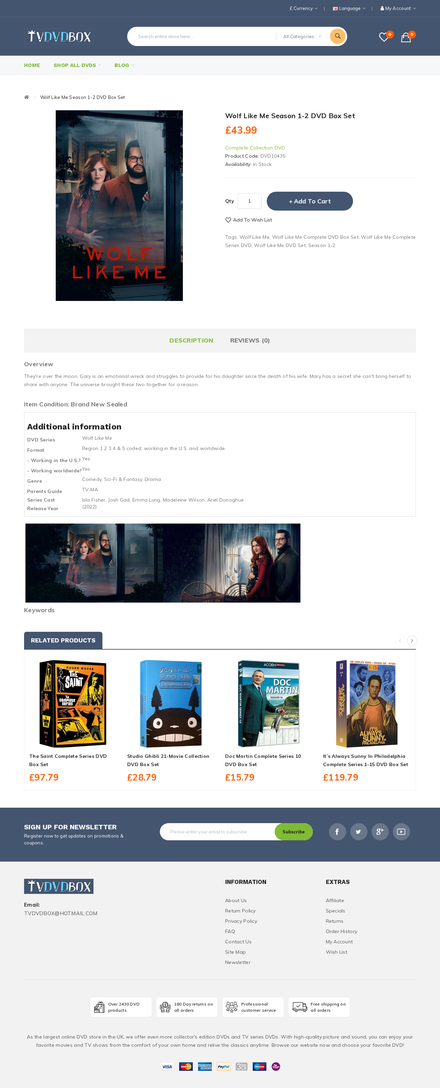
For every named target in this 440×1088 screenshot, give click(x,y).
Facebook (337, 831)
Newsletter (238, 962)
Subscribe (294, 831)
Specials (335, 911)
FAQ (230, 931)
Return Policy (240, 911)
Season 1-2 (322, 245)
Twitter (358, 831)
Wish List (337, 952)
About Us (236, 900)
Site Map (235, 952)
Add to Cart (312, 201)
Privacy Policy (241, 921)
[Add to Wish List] (73, 740)
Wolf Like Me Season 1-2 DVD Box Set (82, 97)
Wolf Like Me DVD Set (280, 245)
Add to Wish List (252, 220)
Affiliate (335, 900)
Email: (32, 905)
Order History (342, 931)
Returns (335, 921)
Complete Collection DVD (255, 148)
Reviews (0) (250, 340)
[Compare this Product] (88, 740)
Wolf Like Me (255, 237)
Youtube (401, 831)
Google (380, 831)
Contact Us (238, 942)
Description (191, 340)
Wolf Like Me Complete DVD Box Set (315, 237)
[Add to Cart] (58, 740)
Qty (229, 201)
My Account (339, 942)
